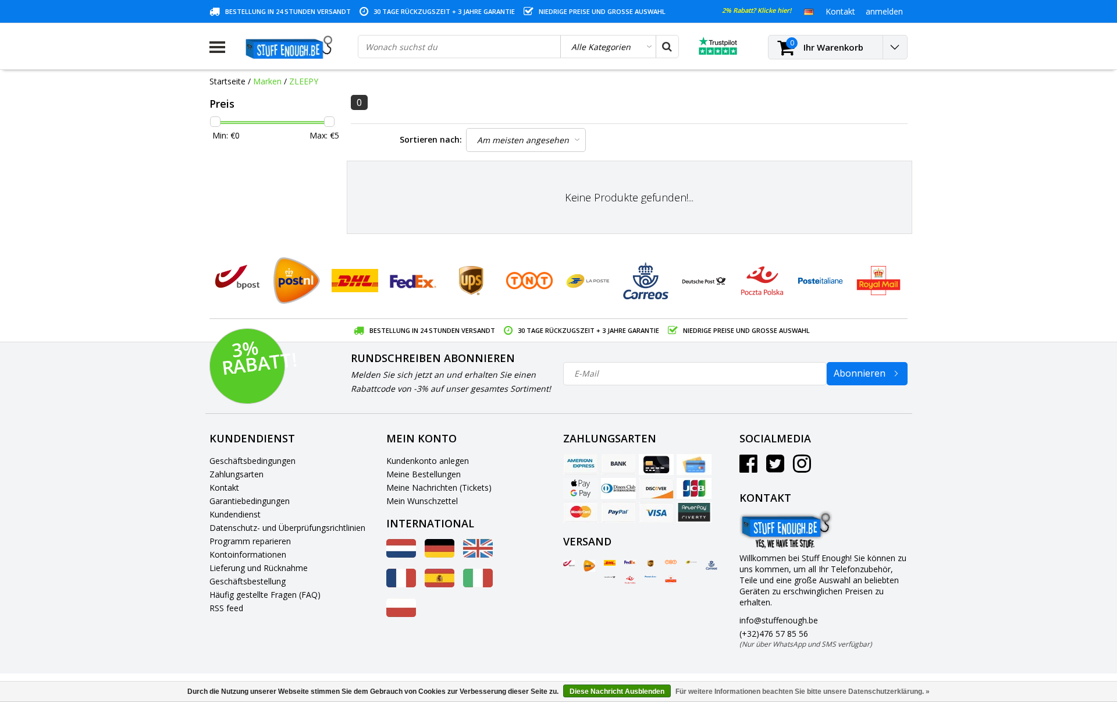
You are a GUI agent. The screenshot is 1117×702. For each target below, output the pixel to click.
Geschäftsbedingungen (252, 460)
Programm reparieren (250, 541)
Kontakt (224, 487)
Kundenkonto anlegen (427, 460)
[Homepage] (291, 47)
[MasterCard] (580, 512)
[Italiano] (478, 584)
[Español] (439, 584)
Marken (267, 81)
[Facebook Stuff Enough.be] (748, 467)
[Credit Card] (656, 464)
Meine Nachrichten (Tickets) (439, 487)
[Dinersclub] (618, 488)
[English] (478, 554)
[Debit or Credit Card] (694, 464)
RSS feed (226, 608)
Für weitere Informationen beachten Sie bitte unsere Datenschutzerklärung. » (802, 691)
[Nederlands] (401, 554)
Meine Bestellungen (423, 474)
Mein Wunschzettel (422, 500)
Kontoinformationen (247, 554)
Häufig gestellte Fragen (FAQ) (265, 594)
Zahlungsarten (236, 474)
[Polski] (401, 613)
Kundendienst (235, 514)
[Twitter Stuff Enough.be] (775, 467)
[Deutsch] (808, 11)
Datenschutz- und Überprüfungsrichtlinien (287, 527)
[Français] (401, 584)
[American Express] (580, 464)
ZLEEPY (303, 81)
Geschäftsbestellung (247, 581)
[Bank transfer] (618, 464)
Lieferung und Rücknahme (258, 567)
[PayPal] (618, 512)
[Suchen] (666, 46)
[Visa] (656, 512)
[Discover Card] (656, 488)
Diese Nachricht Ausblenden (617, 691)
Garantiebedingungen (249, 500)
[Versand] (569, 563)
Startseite (227, 81)
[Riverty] (694, 512)
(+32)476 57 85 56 (805, 638)
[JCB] (694, 488)
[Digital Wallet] (580, 488)
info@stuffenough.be (778, 620)
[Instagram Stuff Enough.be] (802, 467)
